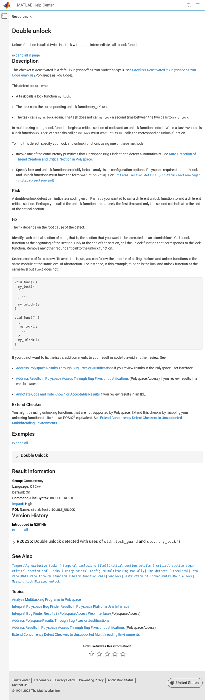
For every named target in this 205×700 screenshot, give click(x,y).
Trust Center (21, 680)
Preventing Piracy (91, 680)
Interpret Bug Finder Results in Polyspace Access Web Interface (61, 614)
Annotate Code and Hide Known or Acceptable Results (58, 394)
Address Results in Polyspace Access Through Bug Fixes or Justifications (72, 378)
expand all (20, 443)
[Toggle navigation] (21, 16)
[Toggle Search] (188, 5)
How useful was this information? (107, 646)
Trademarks (42, 680)
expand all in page (26, 55)
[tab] (107, 457)
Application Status (121, 680)
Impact (17, 504)
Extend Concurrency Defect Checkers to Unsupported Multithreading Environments (76, 634)
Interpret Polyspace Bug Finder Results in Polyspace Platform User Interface (70, 606)
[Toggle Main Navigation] (198, 5)
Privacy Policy (65, 680)
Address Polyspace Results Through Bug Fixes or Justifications (65, 368)
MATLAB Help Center (35, 5)
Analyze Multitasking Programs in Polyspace (46, 600)
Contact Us (20, 685)
